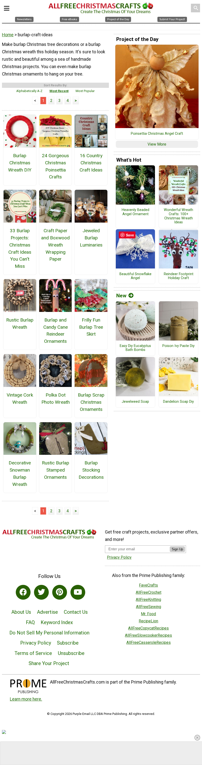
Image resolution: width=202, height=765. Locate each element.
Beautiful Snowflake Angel (135, 276)
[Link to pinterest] (59, 592)
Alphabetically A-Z (29, 91)
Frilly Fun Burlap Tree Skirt (91, 327)
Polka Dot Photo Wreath (55, 398)
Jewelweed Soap (135, 402)
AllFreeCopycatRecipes (148, 628)
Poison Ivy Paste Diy (178, 346)
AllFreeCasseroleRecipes (148, 642)
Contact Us (76, 612)
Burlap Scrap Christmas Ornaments (91, 402)
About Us (21, 612)
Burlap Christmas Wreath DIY (20, 163)
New (121, 296)
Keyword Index (57, 622)
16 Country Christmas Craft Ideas (91, 163)
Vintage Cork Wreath (20, 398)
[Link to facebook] (23, 592)
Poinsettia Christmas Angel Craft (157, 134)
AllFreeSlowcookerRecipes (148, 635)
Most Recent (59, 91)
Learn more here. (26, 699)
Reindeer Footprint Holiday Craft (178, 276)
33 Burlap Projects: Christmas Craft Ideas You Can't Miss (19, 248)
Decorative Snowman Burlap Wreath (20, 473)
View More (157, 144)
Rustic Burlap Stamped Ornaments (55, 470)
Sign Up (177, 549)
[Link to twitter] (41, 592)
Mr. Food (148, 614)
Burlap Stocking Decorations (91, 470)
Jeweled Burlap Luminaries (91, 238)
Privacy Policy (35, 643)
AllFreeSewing (148, 606)
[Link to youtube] (77, 592)
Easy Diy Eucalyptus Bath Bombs (135, 348)
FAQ (30, 622)
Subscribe (68, 643)
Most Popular (85, 91)
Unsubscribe (71, 653)
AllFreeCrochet (148, 592)
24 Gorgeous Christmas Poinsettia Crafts (55, 166)
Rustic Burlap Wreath (20, 323)
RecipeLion (148, 621)
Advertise (47, 612)
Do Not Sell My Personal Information (49, 633)
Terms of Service (33, 653)
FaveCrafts (148, 585)
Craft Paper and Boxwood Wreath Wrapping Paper (55, 245)
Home (8, 34)
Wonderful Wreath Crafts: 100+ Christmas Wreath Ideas (178, 216)
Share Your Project (49, 663)
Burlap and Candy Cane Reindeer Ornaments (55, 330)
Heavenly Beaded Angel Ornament (135, 212)
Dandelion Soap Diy (178, 402)
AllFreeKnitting (148, 599)
